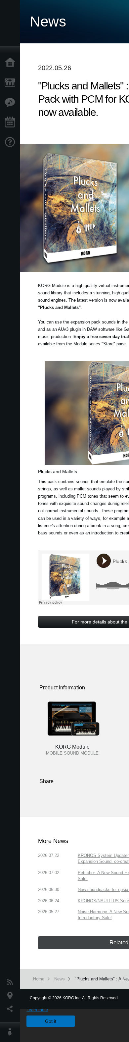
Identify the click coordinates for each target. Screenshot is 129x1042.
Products (11, 83)
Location (11, 995)
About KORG (11, 1032)
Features (11, 103)
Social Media (11, 1009)
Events (11, 122)
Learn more (37, 1009)
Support (11, 142)
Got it (50, 1021)
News (11, 982)
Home (11, 63)
